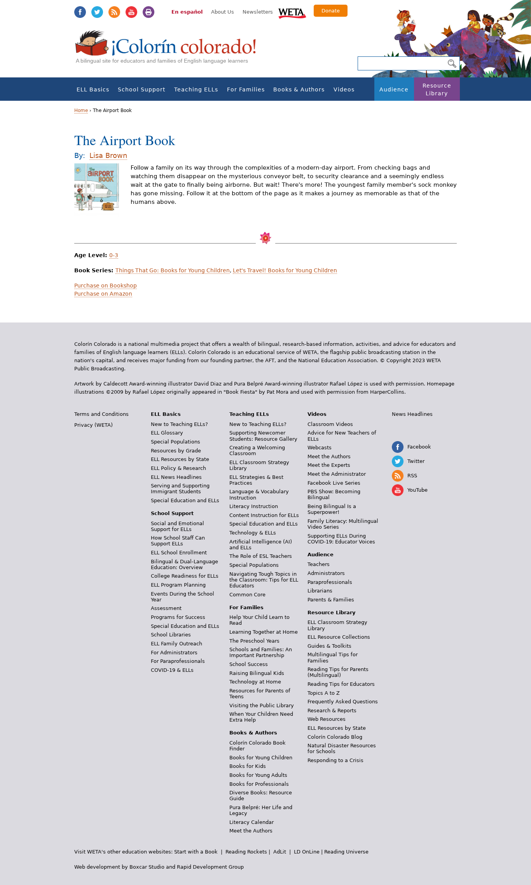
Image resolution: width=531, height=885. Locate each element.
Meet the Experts (328, 465)
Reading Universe (346, 852)
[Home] (170, 50)
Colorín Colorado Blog (334, 737)
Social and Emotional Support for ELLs (177, 526)
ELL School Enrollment (179, 553)
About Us (222, 12)
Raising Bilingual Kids (256, 673)
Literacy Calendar (251, 822)
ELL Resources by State (180, 459)
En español (187, 12)
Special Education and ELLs (185, 500)
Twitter (97, 12)
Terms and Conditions (101, 414)
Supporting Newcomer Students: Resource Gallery (263, 436)
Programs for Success (178, 617)
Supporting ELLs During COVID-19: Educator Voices (341, 539)
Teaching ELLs (196, 89)
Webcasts (319, 447)
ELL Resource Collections (338, 637)
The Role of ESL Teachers (260, 556)
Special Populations (175, 442)
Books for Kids (247, 766)
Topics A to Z (323, 693)
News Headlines (412, 414)
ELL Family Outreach (176, 644)
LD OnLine (307, 852)
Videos (344, 89)
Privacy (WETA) (93, 425)
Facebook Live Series (333, 483)
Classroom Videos (330, 424)
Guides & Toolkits (329, 646)
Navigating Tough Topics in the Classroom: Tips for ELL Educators (263, 580)
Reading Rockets (246, 852)
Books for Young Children (260, 758)
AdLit (279, 852)
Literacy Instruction (253, 506)
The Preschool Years (254, 641)
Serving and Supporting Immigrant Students (180, 488)
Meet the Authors (250, 831)
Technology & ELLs (252, 533)
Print (148, 12)
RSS (114, 12)
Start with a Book (196, 852)
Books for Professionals (259, 784)
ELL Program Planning (178, 585)
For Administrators (174, 652)
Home (81, 110)
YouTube (131, 12)
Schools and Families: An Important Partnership (260, 652)
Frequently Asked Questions (342, 701)
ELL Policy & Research (178, 468)
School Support (141, 89)
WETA (292, 12)
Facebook (80, 12)
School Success (248, 664)
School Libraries (171, 635)
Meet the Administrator (336, 474)
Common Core (247, 595)
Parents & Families (330, 600)
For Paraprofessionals (178, 661)
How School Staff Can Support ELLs (178, 541)
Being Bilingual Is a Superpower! (331, 509)
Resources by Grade (176, 451)
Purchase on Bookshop (105, 285)
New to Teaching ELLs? (179, 424)
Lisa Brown (108, 155)
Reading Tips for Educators (341, 684)
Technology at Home (255, 682)
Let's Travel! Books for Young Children (285, 270)
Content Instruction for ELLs (264, 515)
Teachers (318, 564)
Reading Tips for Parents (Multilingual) (338, 672)
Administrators (326, 573)
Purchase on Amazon (103, 294)
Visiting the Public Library (261, 705)
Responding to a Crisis (335, 760)
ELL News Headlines (176, 477)
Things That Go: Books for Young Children (172, 270)
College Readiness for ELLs (184, 576)
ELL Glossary (167, 433)
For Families (246, 89)
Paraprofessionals (329, 582)
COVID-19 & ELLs (172, 670)
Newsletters (258, 12)
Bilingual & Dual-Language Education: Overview (184, 564)
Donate (330, 11)
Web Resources (326, 719)
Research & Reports (331, 710)
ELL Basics (93, 89)
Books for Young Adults (258, 775)
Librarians (319, 591)
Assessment (166, 608)
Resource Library (437, 89)
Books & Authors (299, 89)
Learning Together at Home (263, 632)
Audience (394, 89)
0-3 (113, 255)
